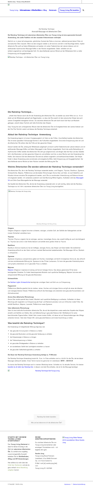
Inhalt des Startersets (15, 465)
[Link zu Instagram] (83, 1)
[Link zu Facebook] (80, 1)
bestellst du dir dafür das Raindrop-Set (20, 367)
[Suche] (83, 10)
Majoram (10, 270)
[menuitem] (25, 10)
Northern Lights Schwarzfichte (20, 282)
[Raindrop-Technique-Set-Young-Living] (46, 391)
